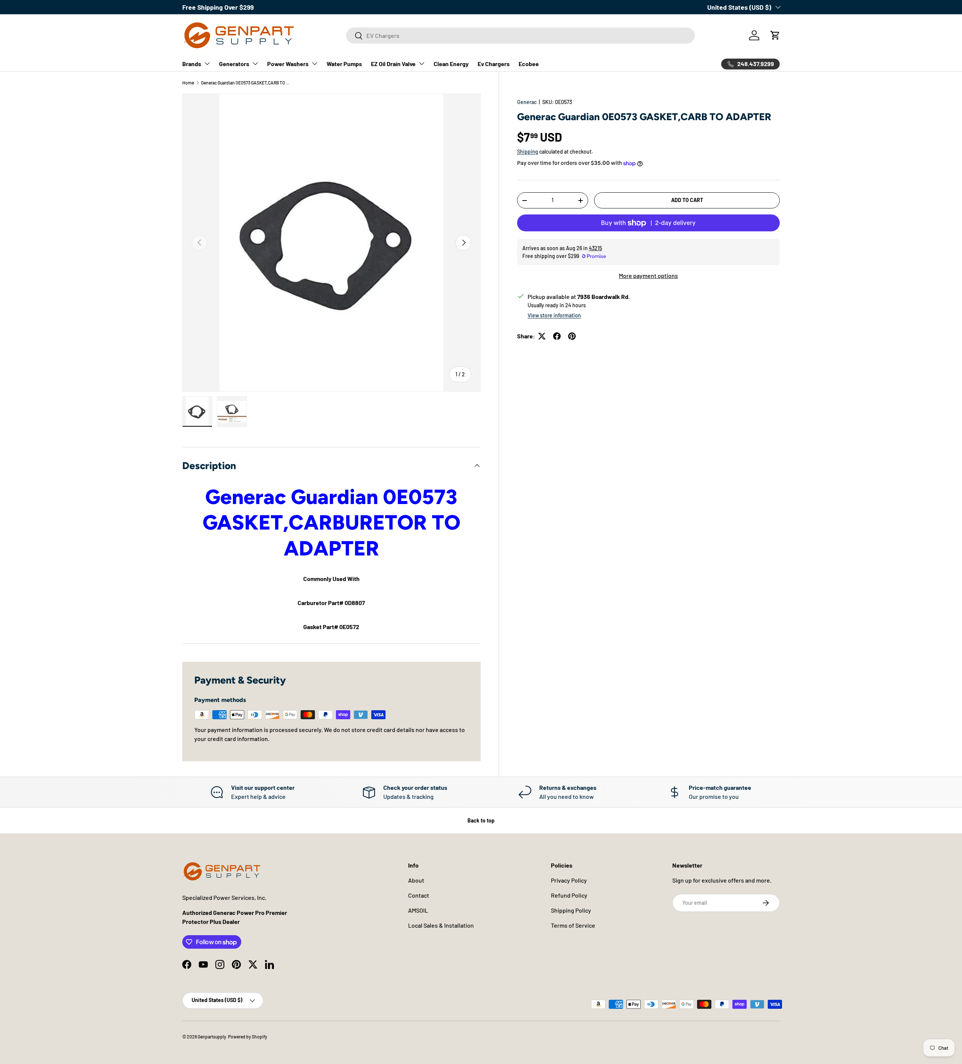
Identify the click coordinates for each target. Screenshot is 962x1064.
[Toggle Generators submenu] (255, 63)
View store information (554, 315)
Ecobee (529, 63)
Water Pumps (344, 63)
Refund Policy (569, 895)
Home (188, 82)
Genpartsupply (212, 1036)
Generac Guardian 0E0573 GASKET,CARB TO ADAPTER (246, 82)
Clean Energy (451, 63)
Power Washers (288, 63)
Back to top (481, 820)
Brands (191, 63)
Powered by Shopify (247, 1036)
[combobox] (520, 35)
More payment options (648, 275)
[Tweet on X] (541, 336)
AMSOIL (418, 910)
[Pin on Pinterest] (571, 336)
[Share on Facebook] (556, 336)
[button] (775, 35)
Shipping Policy (571, 910)
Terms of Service (573, 925)
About (416, 880)
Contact (418, 895)
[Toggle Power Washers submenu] (314, 63)
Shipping (527, 151)
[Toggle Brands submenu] (207, 63)
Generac (527, 102)
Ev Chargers (494, 63)
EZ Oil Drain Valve (393, 63)
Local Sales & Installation (441, 925)
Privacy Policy (569, 880)
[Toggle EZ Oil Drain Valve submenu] (421, 63)
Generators (234, 63)
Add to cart (687, 200)
